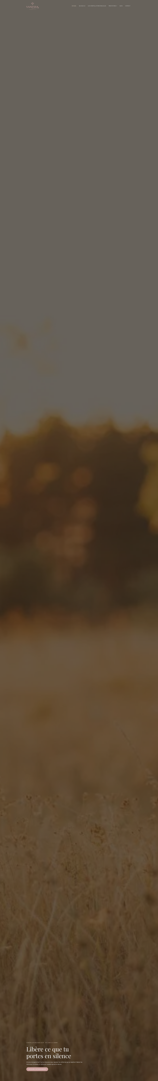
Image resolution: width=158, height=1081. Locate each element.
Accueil (74, 5)
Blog (121, 5)
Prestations (112, 5)
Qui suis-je (82, 5)
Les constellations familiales (97, 5)
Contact (127, 5)
